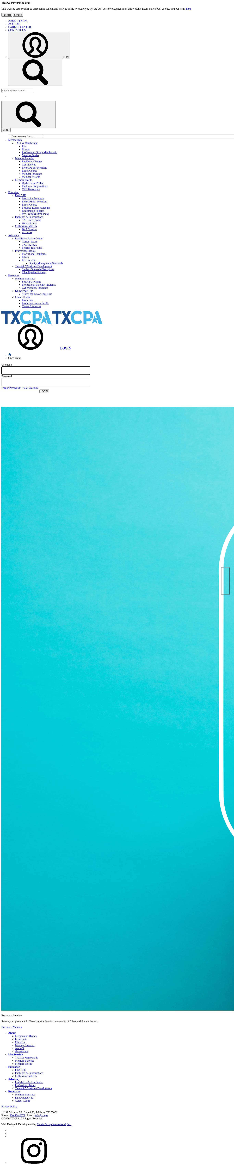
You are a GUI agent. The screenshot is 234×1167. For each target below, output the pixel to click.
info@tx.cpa (41, 1115)
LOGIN (44, 391)
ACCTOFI (14, 23)
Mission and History (26, 1036)
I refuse (18, 15)
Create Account (30, 387)
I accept (7, 15)
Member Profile (23, 1063)
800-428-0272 (17, 1115)
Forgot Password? (11, 387)
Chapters (20, 1042)
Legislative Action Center (29, 1082)
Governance (21, 1051)
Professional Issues (25, 1085)
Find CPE (20, 1069)
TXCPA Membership (26, 1057)
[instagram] (34, 1162)
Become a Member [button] (11, 1027)
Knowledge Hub (24, 1097)
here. (189, 8)
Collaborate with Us (26, 1076)
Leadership (21, 1039)
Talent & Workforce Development (33, 1088)
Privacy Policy (9, 1106)
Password (6, 376)
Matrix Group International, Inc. (54, 1124)
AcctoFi (19, 1048)
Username (6, 364)
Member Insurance (25, 1094)
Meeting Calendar (24, 1045)
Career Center (22, 1100)
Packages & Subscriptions (29, 1073)
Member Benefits (24, 1060)
